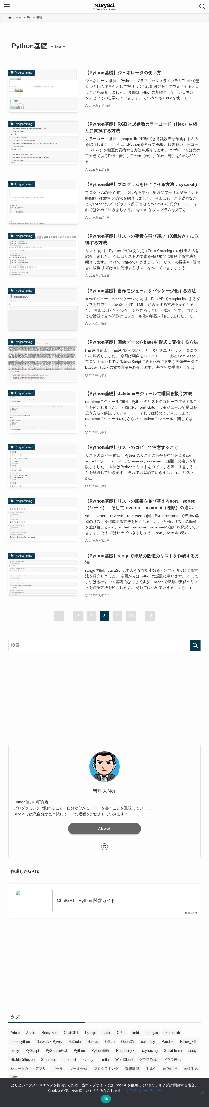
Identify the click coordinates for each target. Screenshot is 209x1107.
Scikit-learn (173, 1051)
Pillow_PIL (188, 1042)
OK (106, 1099)
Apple (30, 1033)
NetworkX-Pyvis (49, 1042)
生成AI (151, 1068)
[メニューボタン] (6, 6)
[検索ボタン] (202, 6)
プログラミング (106, 1068)
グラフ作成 (148, 1060)
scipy (192, 1051)
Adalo (15, 1033)
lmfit (135, 1033)
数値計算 (132, 1068)
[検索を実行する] (195, 645)
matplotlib (172, 1033)
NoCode (74, 1042)
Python (79, 1051)
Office (110, 1042)
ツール (58, 1068)
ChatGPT (71, 1033)
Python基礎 (100, 1051)
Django (90, 1033)
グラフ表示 (172, 1060)
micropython (20, 1042)
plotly (15, 1051)
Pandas (168, 1042)
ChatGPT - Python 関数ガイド (86, 900)
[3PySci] (104, 6)
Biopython (49, 1033)
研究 (14, 1077)
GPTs (121, 1033)
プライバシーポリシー (143, 1090)
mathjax (152, 1033)
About (104, 828)
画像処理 (170, 1068)
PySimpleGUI (56, 1051)
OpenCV (127, 1042)
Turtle (104, 1060)
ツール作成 (78, 1068)
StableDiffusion (23, 1060)
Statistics (48, 1060)
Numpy (93, 1042)
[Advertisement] (104, 698)
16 (150, 616)
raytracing (150, 1051)
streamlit (69, 1060)
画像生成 (191, 1068)
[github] (104, 846)
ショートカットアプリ (28, 1068)
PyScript (32, 1051)
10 (130, 616)
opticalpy (148, 1042)
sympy (88, 1060)
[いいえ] (202, 1092)
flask (106, 1033)
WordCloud (124, 1060)
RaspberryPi (126, 1051)
